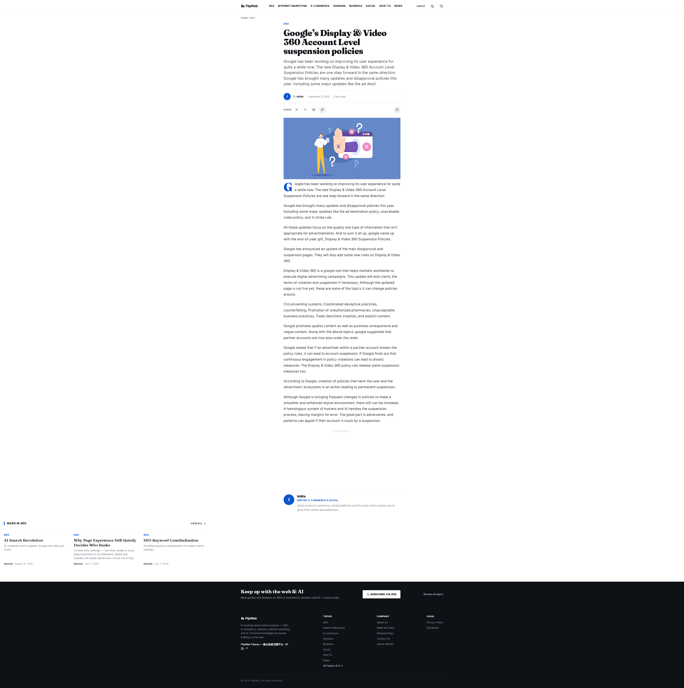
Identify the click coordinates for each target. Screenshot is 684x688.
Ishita (300, 96)
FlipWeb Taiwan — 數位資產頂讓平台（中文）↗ (264, 646)
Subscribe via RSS (383, 594)
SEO (271, 5)
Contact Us (383, 638)
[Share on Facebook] (305, 109)
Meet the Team (385, 627)
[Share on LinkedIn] (313, 109)
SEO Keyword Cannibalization (171, 540)
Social (371, 5)
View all (197, 523)
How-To (385, 5)
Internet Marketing (292, 5)
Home (244, 18)
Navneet (8, 563)
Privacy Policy (435, 622)
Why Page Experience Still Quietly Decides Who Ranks (105, 542)
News (398, 5)
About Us (382, 622)
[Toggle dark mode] (432, 6)
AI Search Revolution (23, 540)
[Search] (441, 6)
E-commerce (320, 5)
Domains (339, 5)
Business (355, 5)
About (421, 6)
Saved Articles (385, 643)
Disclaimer (433, 627)
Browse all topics (433, 594)
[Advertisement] (342, 458)
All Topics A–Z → (333, 665)
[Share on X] (296, 109)
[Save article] (397, 109)
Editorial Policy (385, 633)
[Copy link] (322, 109)
